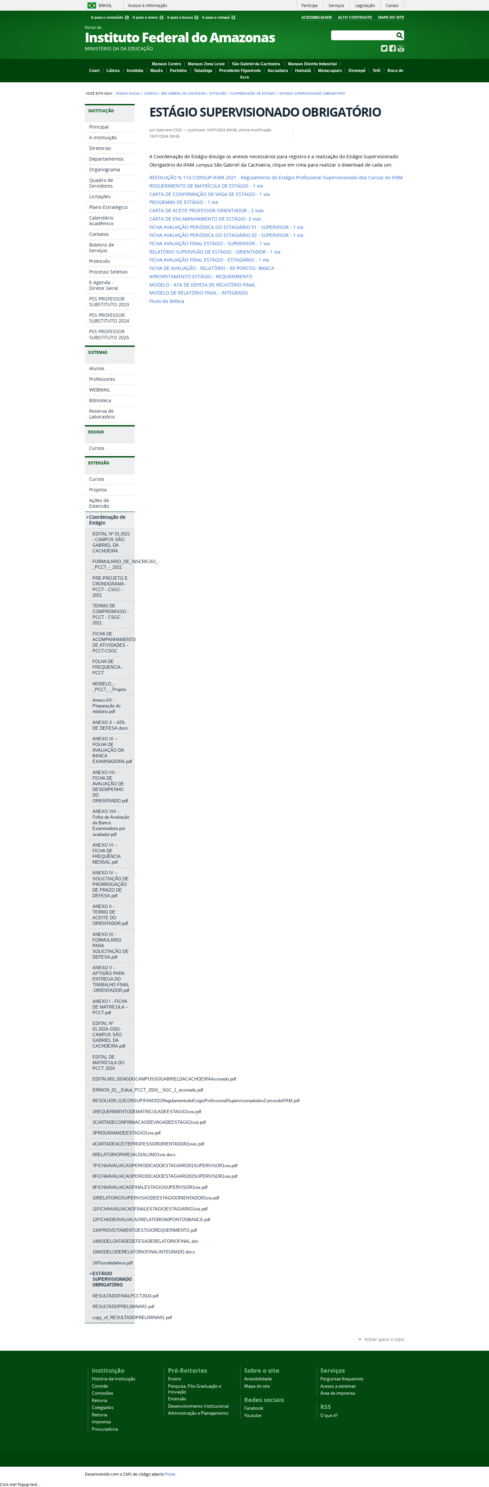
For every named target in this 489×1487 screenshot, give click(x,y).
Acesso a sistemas (338, 1386)
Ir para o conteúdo (109, 17)
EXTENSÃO (218, 93)
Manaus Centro (166, 64)
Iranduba (135, 70)
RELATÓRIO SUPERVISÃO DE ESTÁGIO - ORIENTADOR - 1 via (214, 252)
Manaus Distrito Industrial (312, 64)
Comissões (102, 1393)
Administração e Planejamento (198, 1413)
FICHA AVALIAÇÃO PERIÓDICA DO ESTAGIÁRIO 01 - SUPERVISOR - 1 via (226, 227)
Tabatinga (203, 70)
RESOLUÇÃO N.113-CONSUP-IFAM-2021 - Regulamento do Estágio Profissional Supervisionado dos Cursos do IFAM (276, 178)
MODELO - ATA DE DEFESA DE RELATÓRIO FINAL (202, 285)
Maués (156, 70)
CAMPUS (150, 93)
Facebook (392, 48)
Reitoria (99, 1400)
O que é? (329, 1415)
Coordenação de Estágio (253, 93)
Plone (170, 1474)
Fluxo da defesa (166, 301)
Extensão (177, 1399)
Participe (309, 5)
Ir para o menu (147, 17)
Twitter (384, 48)
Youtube (252, 1415)
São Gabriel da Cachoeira (256, 64)
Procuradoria (105, 1429)
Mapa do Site (391, 17)
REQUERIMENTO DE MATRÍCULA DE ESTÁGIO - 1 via (206, 186)
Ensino (174, 1379)
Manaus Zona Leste (206, 64)
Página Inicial (128, 93)
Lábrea (113, 70)
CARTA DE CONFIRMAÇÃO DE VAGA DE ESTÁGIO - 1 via (209, 194)
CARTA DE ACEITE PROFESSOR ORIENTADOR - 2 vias (206, 211)
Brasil (105, 5)
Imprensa (101, 1422)
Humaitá (303, 70)
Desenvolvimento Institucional (198, 1406)
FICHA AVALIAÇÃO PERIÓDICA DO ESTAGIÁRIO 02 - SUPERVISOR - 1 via (226, 235)
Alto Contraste (355, 17)
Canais (392, 5)
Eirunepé (357, 70)
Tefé (377, 70)
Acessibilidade (316, 17)
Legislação (365, 5)
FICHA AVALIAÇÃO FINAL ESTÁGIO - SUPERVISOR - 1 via (209, 244)
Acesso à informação (147, 5)
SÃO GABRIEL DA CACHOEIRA (183, 93)
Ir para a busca (182, 17)
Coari (94, 70)
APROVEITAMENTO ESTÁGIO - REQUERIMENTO (200, 277)
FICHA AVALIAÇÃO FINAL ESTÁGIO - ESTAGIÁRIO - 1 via (209, 260)
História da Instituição (113, 1379)
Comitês (100, 1386)
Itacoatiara (278, 70)
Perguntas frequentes (341, 1379)
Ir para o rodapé (218, 17)
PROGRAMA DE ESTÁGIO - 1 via (183, 202)
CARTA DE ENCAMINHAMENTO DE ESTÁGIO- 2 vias (205, 219)
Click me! (20, 1484)
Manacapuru (330, 70)
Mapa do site (257, 1386)
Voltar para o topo (384, 1339)
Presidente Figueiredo (240, 70)
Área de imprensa (337, 1393)
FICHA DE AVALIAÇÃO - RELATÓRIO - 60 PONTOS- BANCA (211, 268)
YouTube (401, 48)
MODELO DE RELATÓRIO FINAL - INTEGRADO (198, 293)
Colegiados (102, 1407)
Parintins (178, 70)
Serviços (336, 5)
